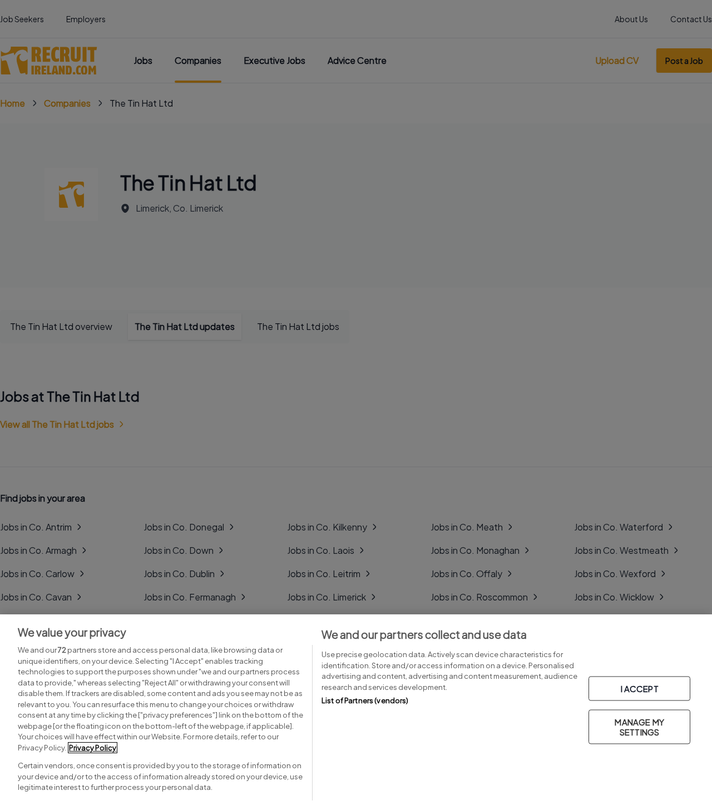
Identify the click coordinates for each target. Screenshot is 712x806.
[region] (356, 710)
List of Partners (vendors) (365, 700)
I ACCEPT (640, 688)
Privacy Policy (92, 747)
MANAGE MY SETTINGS (639, 726)
